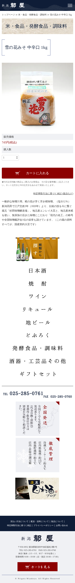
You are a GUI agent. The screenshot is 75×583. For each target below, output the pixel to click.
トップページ (8, 14)
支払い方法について (19, 521)
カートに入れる (37, 173)
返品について (57, 521)
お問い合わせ (62, 525)
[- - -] (70, 5)
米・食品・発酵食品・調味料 (32, 14)
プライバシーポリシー (43, 525)
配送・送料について (40, 521)
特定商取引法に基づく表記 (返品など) (53, 193)
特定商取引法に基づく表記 (19, 525)
